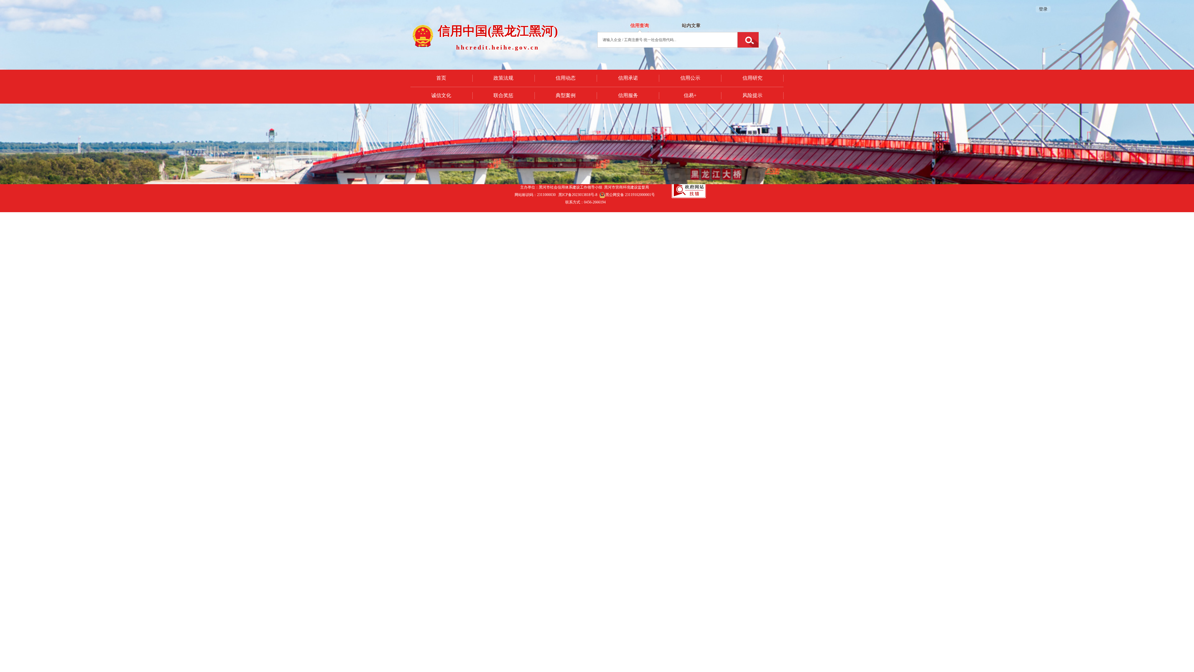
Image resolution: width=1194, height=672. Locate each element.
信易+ (690, 95)
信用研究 (752, 78)
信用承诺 (628, 78)
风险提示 (752, 95)
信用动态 (566, 78)
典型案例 (566, 95)
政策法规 (503, 78)
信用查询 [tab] (639, 25)
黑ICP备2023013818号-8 (577, 195)
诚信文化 (441, 95)
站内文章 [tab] (691, 25)
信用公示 (690, 78)
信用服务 (628, 95)
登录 (1043, 9)
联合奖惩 (503, 95)
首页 (441, 78)
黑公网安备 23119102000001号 (630, 195)
